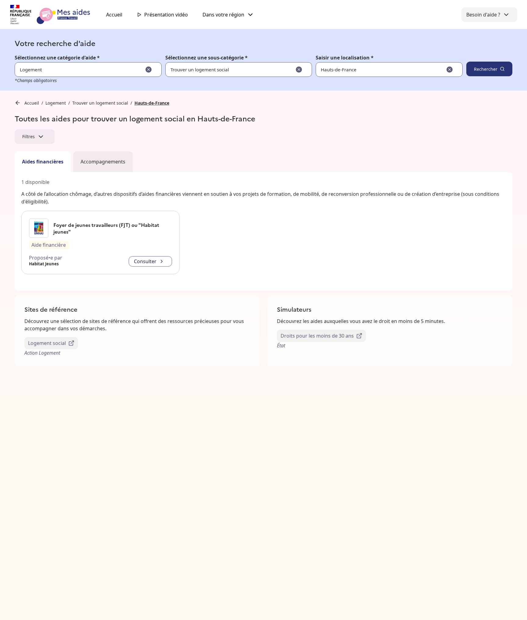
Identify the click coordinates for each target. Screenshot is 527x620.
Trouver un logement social (100, 103)
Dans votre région (223, 14)
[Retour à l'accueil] (55, 15)
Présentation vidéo (166, 14)
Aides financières (42, 161)
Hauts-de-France (151, 103)
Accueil (114, 14)
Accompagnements (103, 161)
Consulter (145, 261)
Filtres (28, 136)
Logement (55, 103)
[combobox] (370, 69)
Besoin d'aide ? (483, 14)
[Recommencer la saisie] (148, 69)
